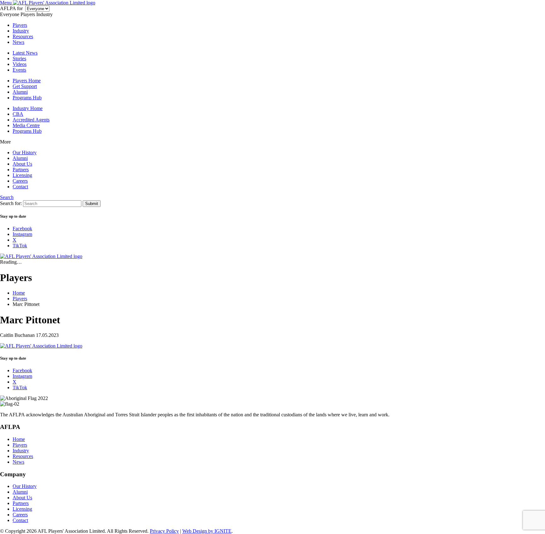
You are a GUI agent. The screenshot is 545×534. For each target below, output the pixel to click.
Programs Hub (27, 97)
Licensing (22, 175)
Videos (19, 64)
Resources (23, 36)
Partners (21, 169)
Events (19, 70)
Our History (25, 152)
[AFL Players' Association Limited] (54, 2)
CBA (18, 114)
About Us (22, 164)
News (18, 42)
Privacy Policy (164, 531)
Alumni (20, 92)
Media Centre (26, 125)
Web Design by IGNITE (206, 531)
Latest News (25, 53)
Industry (21, 30)
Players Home (27, 80)
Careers (20, 181)
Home (19, 439)
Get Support (25, 86)
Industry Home (28, 108)
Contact (20, 186)
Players (20, 25)
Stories (19, 58)
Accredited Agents (31, 119)
